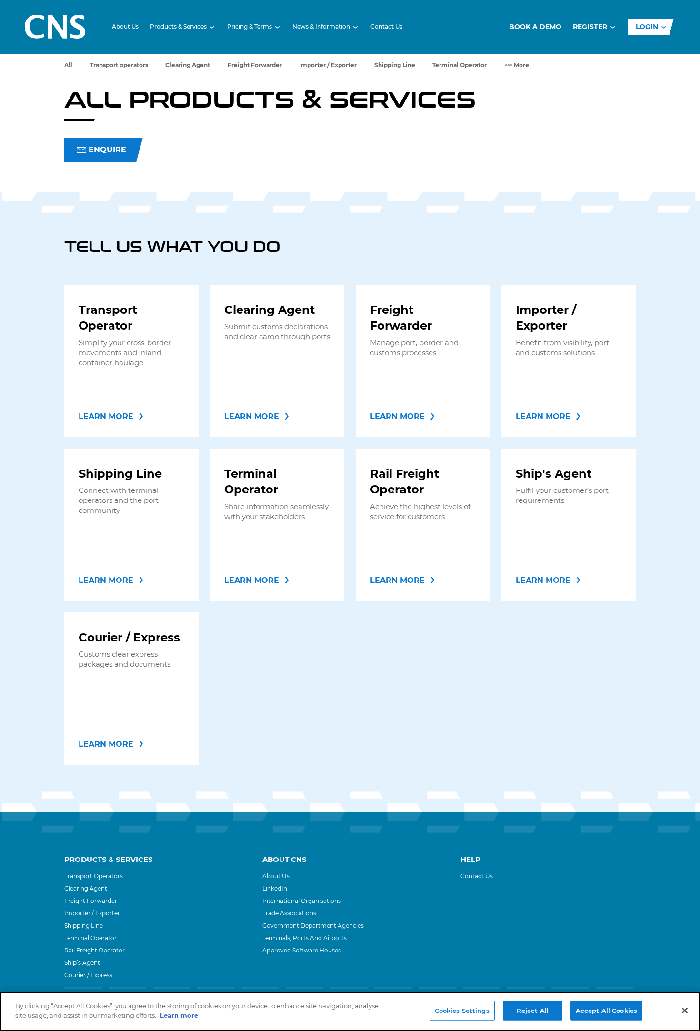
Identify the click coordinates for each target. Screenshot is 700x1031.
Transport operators (119, 65)
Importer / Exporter (328, 65)
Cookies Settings (462, 1010)
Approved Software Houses (301, 950)
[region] (350, 1011)
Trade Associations (289, 913)
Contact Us (386, 26)
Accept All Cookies (606, 1010)
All (68, 65)
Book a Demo (535, 26)
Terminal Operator (459, 65)
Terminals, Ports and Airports (304, 937)
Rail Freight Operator (94, 950)
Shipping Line (394, 65)
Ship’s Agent (82, 962)
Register (591, 26)
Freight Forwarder (255, 65)
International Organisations (301, 900)
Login (648, 26)
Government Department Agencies (313, 925)
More (521, 65)
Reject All (533, 1010)
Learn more (179, 1015)
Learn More (106, 416)
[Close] (684, 1010)
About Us (125, 26)
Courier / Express (88, 975)
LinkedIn (274, 888)
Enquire (107, 149)
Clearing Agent (187, 65)
